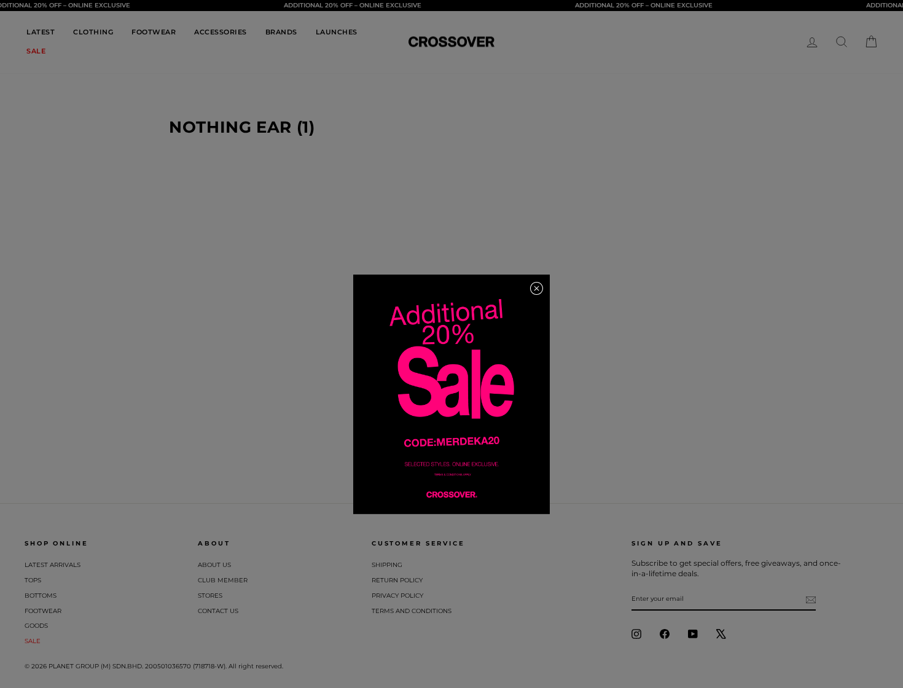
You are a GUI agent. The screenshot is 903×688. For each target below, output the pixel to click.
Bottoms (41, 596)
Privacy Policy (397, 596)
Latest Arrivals (52, 565)
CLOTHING (93, 32)
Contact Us (218, 611)
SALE (35, 51)
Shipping (387, 565)
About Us (214, 565)
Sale (33, 641)
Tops (33, 580)
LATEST (40, 32)
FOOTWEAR (153, 32)
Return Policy (397, 580)
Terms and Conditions (412, 611)
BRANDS (281, 32)
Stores (210, 596)
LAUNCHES (337, 32)
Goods (36, 626)
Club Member (223, 580)
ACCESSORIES (220, 32)
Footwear (43, 611)
